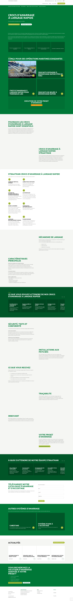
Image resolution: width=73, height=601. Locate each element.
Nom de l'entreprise (41, 484)
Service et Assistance (42, 6)
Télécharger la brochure (26, 24)
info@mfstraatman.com (50, 0)
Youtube (54, 595)
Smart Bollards (23, 6)
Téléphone (40, 496)
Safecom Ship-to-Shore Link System (32, 6)
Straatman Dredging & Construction (26, 590)
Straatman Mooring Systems (25, 592)
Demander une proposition (14, 24)
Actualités (38, 592)
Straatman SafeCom (24, 594)
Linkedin (54, 592)
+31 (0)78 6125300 (59, 0)
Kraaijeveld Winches (24, 593)
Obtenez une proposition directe (15, 582)
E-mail (39, 492)
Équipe (50, 3)
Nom (39, 488)
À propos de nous (45, 3)
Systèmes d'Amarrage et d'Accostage (14, 6)
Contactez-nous (61, 3)
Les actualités (54, 3)
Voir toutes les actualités (59, 542)
